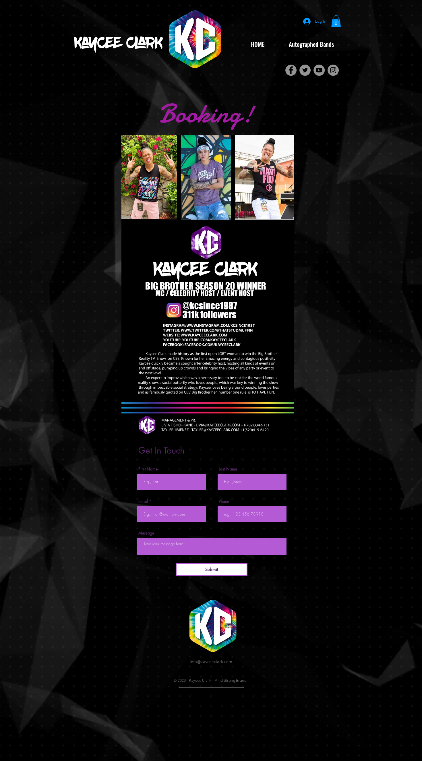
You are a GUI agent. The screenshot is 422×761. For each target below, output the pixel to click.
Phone (224, 501)
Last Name (228, 469)
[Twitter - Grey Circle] (305, 70)
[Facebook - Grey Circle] (291, 70)
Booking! (206, 114)
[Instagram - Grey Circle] (333, 70)
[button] (336, 21)
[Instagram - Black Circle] (232, 696)
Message (146, 533)
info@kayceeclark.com (211, 662)
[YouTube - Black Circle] (218, 696)
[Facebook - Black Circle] (189, 696)
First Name (148, 469)
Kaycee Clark (118, 44)
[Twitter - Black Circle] (204, 696)
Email (143, 501)
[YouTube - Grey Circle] (319, 70)
